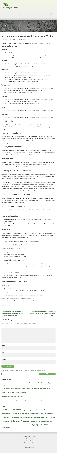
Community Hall (41, 410)
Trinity (3, 427)
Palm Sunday (34, 417)
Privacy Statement (29, 445)
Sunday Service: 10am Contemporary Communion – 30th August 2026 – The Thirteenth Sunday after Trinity (27, 384)
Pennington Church (10, 7)
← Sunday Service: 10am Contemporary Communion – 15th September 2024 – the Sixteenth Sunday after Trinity (12, 313)
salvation (49, 421)
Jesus (4, 417)
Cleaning (29, 410)
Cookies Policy (29, 440)
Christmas (16, 409)
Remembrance (32, 421)
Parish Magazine (48, 417)
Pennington (4, 421)
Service (29, 425)
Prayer (24, 421)
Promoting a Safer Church (29, 436)
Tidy (49, 425)
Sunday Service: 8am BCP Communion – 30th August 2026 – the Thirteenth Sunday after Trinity (25, 388)
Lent (9, 417)
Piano (8, 421)
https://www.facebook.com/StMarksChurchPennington (22, 301)
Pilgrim (12, 421)
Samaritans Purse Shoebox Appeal (9, 425)
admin (14, 39)
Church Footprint (28, 14)
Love (15, 417)
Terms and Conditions (29, 443)
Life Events (7, 14)
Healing (36, 413)
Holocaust (40, 413)
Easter (17, 413)
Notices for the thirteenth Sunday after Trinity (13, 392)
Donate (37, 14)
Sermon (25, 425)
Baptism (9, 410)
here (29, 275)
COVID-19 (4, 413)
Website (3, 359)
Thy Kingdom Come (39, 424)
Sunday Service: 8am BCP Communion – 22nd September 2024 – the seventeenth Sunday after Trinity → (43, 313)
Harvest (32, 413)
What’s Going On (17, 14)
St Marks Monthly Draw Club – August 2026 (12, 396)
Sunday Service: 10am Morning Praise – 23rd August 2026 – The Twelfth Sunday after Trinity (24, 400)
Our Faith (44, 14)
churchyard (23, 410)
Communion (33, 410)
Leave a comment (22, 39)
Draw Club (11, 413)
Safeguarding (29, 438)
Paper (39, 417)
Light (12, 417)
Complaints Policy (29, 447)
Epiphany (22, 413)
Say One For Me (21, 425)
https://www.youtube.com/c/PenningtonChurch (19, 298)
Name (3, 345)
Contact (7, 17)
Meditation (19, 417)
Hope (51, 413)
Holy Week (47, 413)
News (8, 305)
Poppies (18, 421)
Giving (27, 413)
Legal (50, 14)
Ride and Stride (42, 421)
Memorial (25, 417)
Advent (4, 410)
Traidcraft (52, 425)
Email (3, 352)
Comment (4, 327)
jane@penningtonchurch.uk (12, 143)
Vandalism (7, 427)
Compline (48, 410)
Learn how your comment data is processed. (33, 370)
